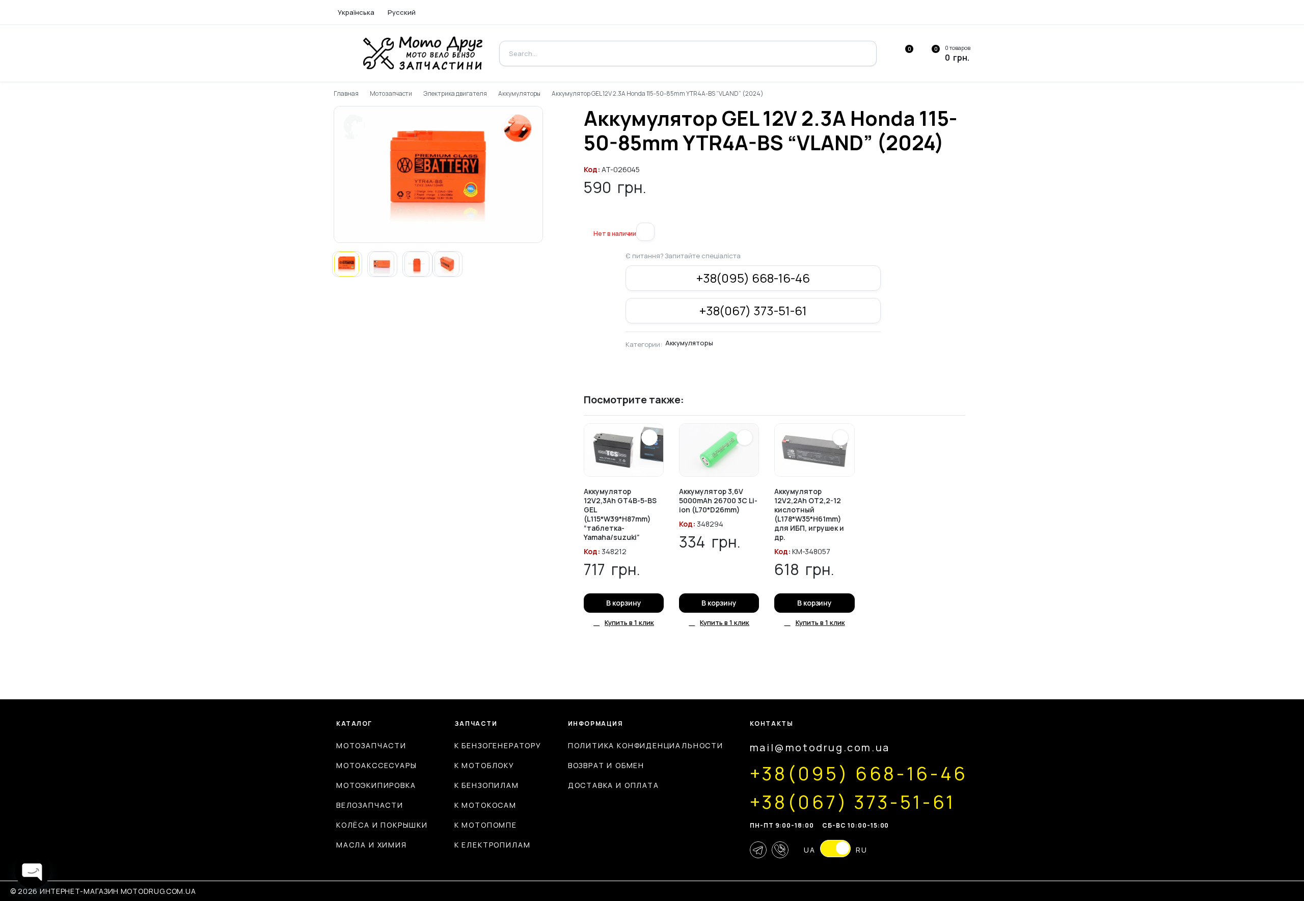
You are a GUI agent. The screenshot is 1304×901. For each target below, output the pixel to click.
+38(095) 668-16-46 (753, 277)
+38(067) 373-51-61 (753, 310)
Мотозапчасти (391, 93)
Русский (402, 12)
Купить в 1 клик (629, 622)
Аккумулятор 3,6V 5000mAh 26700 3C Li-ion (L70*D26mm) (718, 500)
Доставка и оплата (613, 785)
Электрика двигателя (454, 93)
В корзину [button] (623, 603)
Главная (346, 93)
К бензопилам (486, 785)
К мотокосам (485, 805)
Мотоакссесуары (376, 765)
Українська (356, 12)
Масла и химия (371, 845)
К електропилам (492, 845)
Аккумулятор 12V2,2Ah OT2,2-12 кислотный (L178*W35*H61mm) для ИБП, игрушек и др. (809, 514)
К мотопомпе (485, 825)
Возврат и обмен (606, 765)
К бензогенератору (497, 745)
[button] (588, 216)
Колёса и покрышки (382, 825)
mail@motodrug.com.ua (820, 747)
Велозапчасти (369, 805)
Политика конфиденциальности (645, 745)
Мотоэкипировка (376, 785)
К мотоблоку (484, 765)
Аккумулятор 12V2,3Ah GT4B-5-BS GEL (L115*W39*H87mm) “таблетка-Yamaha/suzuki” (620, 514)
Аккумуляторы (519, 93)
